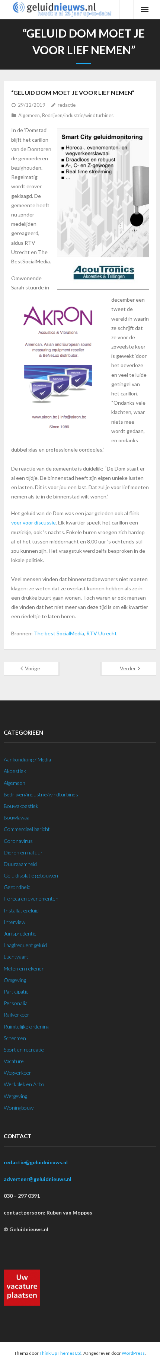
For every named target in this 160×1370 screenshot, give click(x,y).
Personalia (16, 1003)
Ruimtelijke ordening (26, 1026)
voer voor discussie (33, 522)
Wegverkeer (17, 1072)
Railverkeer (16, 1014)
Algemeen (29, 115)
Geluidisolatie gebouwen (31, 875)
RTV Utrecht (101, 633)
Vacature (14, 1061)
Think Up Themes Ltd (60, 1353)
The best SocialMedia (59, 633)
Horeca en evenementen (31, 898)
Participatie (16, 991)
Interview (14, 922)
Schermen (15, 1038)
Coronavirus (18, 841)
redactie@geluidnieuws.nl (36, 1162)
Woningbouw (18, 1107)
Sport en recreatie (24, 1049)
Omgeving (15, 980)
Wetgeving (15, 1096)
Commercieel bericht (27, 829)
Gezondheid (17, 887)
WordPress (133, 1353)
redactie (67, 105)
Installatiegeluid (21, 910)
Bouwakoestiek (21, 806)
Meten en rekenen (24, 968)
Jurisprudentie (20, 933)
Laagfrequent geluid (25, 945)
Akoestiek (15, 771)
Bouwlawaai (17, 817)
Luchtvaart (16, 956)
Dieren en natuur (23, 852)
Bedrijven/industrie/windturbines (77, 115)
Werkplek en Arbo (24, 1084)
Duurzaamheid (20, 864)
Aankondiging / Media (27, 759)
